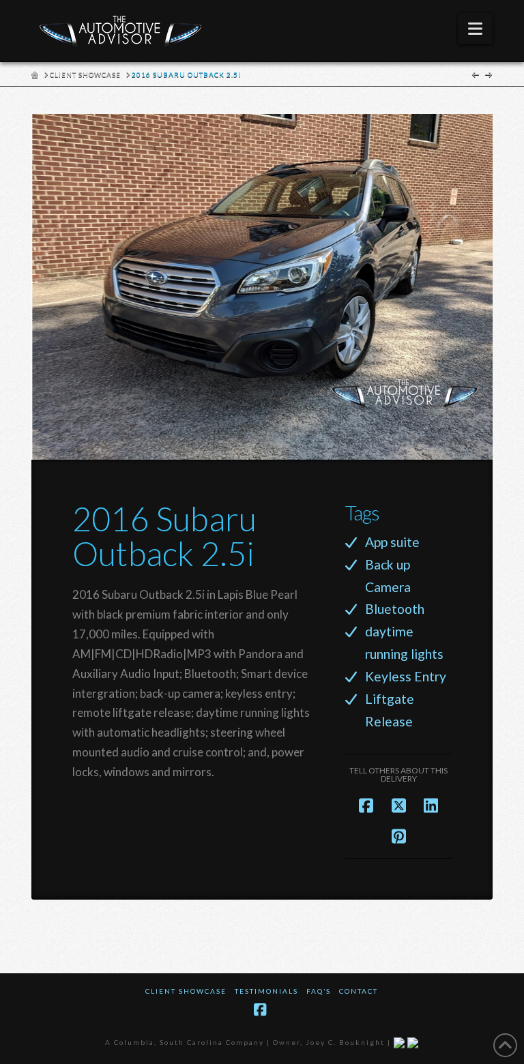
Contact (358, 991)
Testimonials (266, 991)
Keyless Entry (405, 676)
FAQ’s (318, 991)
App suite (392, 542)
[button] (475, 28)
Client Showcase (186, 991)
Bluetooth (394, 609)
